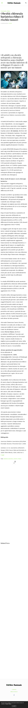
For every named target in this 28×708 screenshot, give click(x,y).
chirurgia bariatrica (8, 458)
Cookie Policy (8, 704)
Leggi (2, 455)
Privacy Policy (14, 691)
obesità (15, 458)
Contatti (14, 689)
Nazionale (3, 11)
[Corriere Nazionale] (14, 3)
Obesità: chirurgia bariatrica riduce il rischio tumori (12, 16)
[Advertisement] (14, 38)
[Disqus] (14, 486)
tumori (19, 458)
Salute (8, 11)
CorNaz (10, 23)
